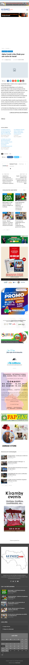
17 (3, 648)
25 (6, 650)
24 (3, 650)
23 (26, 648)
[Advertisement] (14, 32)
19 (10, 648)
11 (6, 646)
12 (10, 646)
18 (6, 648)
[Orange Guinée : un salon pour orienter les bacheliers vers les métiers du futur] (4, 457)
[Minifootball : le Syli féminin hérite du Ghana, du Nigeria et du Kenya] (8, 197)
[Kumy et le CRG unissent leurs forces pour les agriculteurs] (4, 469)
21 (18, 648)
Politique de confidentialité (8, 629)
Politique (10, 51)
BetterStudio (17, 662)
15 (22, 646)
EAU (10, 153)
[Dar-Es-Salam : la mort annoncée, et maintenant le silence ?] (4, 604)
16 (26, 646)
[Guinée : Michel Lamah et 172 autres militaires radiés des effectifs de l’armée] (8, 216)
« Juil (2, 654)
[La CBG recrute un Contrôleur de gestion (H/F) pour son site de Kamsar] (4, 481)
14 (18, 646)
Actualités (4, 51)
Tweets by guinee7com (14, 540)
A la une (5, 194)
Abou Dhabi (6, 153)
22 (22, 648)
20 (14, 648)
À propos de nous (6, 626)
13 (14, 646)
